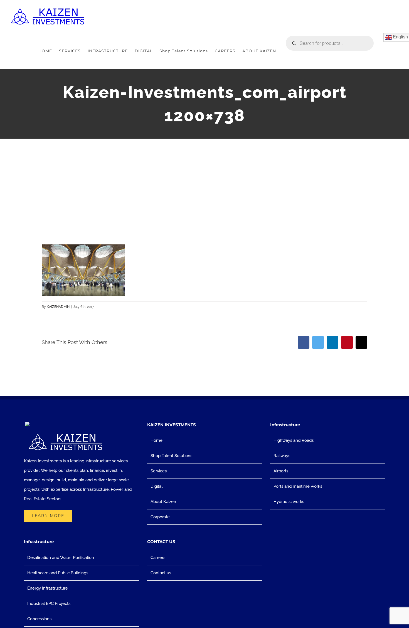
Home (156, 440)
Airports (281, 471)
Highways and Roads (294, 440)
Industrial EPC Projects (48, 603)
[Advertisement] (204, 180)
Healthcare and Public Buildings (57, 572)
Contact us (161, 572)
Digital (156, 486)
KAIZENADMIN (58, 307)
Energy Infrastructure (47, 588)
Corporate (160, 516)
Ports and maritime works (298, 486)
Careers (158, 557)
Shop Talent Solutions (171, 455)
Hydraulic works (289, 501)
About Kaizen (163, 501)
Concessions (39, 618)
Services (159, 471)
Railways (282, 455)
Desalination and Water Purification (60, 557)
